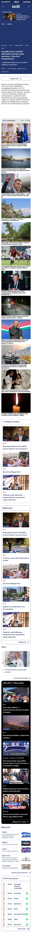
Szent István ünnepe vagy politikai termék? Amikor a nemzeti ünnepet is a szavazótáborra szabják (16, 763)
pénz (27, 45)
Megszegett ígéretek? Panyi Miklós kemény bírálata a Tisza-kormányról (22, 18)
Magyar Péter (19, 45)
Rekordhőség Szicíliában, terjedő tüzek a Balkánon (16, 736)
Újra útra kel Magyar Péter (12, 472)
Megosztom (14, 79)
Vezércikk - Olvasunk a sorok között (13, 758)
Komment (5, 811)
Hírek (3, 68)
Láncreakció (6, 866)
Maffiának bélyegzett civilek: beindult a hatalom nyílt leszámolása (16, 790)
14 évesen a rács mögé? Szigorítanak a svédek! (16, 559)
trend (2, 48)
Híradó (4, 832)
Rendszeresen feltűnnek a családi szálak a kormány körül (14, 671)
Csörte (4, 849)
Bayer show (6, 856)
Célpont (4, 842)
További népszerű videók (21, 678)
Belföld (10, 24)
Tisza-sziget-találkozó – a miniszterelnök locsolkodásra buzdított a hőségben (16, 710)
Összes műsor (22, 928)
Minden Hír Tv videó (19, 822)
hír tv (10, 45)
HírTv (2, 24)
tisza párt (4, 45)
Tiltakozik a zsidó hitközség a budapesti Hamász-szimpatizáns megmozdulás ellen (14, 497)
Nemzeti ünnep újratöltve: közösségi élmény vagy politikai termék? (15, 815)
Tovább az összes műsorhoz (19, 872)
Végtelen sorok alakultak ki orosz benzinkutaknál (14, 608)
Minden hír (22, 642)
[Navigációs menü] (3, 6)
